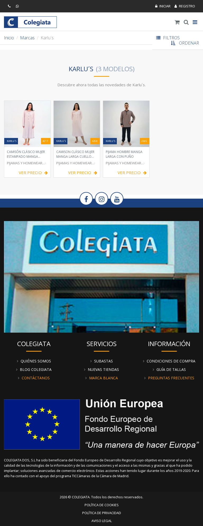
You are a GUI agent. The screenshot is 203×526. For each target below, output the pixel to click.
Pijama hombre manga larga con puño (124, 154)
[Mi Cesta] (177, 22)
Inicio (9, 38)
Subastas (103, 361)
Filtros (171, 38)
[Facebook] (86, 198)
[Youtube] (116, 198)
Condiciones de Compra (171, 361)
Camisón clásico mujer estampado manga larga (26, 154)
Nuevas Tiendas (103, 369)
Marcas (27, 38)
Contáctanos (36, 377)
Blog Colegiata (36, 369)
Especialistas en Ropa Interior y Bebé (30, 22)
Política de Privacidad (101, 512)
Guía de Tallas (171, 369)
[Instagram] (101, 198)
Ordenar (189, 43)
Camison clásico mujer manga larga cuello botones (75, 154)
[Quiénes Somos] (101, 276)
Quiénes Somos (36, 361)
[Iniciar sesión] (162, 6)
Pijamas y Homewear (123, 163)
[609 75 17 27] (18, 6)
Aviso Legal (101, 520)
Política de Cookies (102, 505)
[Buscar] (186, 22)
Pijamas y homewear (24, 163)
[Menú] (195, 22)
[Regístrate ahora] (184, 6)
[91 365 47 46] (10, 6)
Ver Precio (30, 173)
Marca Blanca (103, 377)
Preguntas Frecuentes (171, 377)
